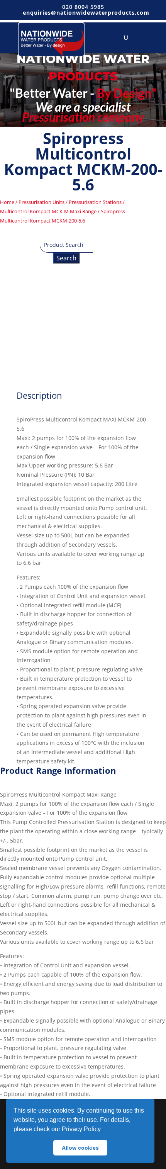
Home (7, 202)
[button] (103, 1130)
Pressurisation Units (41, 202)
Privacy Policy (81, 1129)
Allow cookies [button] (80, 1148)
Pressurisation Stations (95, 202)
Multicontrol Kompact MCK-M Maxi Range (48, 211)
